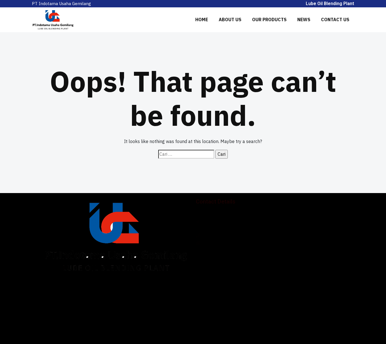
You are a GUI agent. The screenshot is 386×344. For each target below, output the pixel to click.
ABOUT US (230, 19)
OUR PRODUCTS (269, 19)
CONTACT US (335, 19)
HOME (201, 19)
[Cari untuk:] (186, 154)
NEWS (303, 19)
